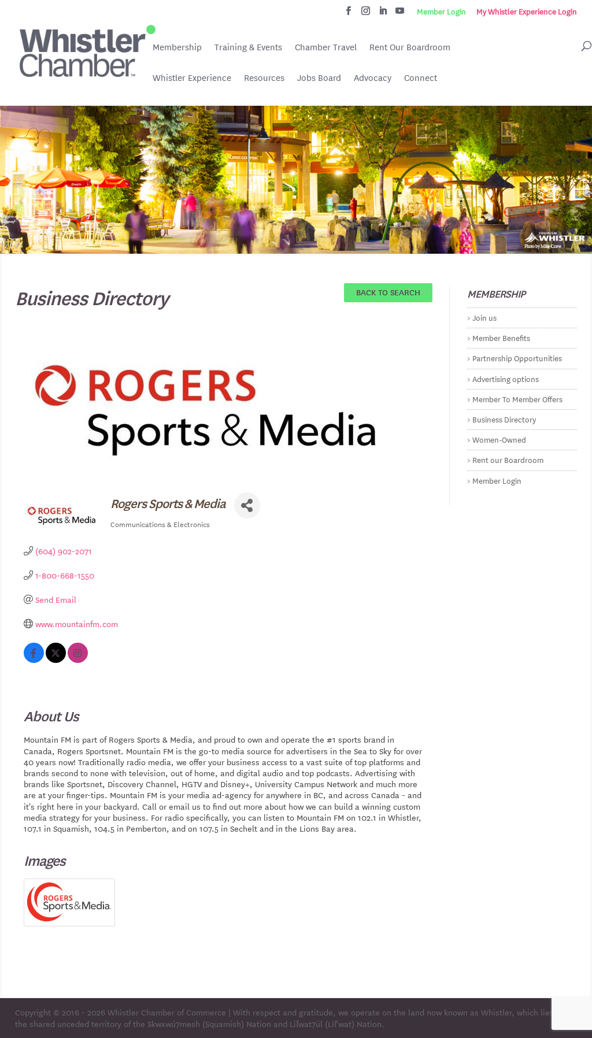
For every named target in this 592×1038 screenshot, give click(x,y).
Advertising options (505, 378)
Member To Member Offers (517, 398)
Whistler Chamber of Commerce (167, 1012)
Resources (264, 78)
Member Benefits (501, 337)
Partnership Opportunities (517, 357)
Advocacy (372, 78)
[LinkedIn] (383, 13)
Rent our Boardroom (507, 459)
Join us (484, 317)
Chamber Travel (326, 48)
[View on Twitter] (56, 659)
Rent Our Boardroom (409, 48)
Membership (177, 47)
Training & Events (248, 47)
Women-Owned (499, 439)
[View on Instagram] (78, 659)
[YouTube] (399, 13)
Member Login (441, 11)
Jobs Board (319, 78)
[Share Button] (247, 505)
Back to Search (388, 292)
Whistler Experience (192, 78)
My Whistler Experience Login (526, 11)
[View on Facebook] (34, 659)
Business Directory (504, 419)
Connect (420, 78)
